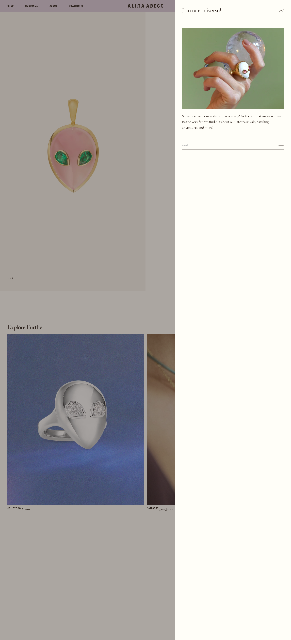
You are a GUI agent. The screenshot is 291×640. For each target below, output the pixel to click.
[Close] (281, 10)
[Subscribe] (281, 145)
